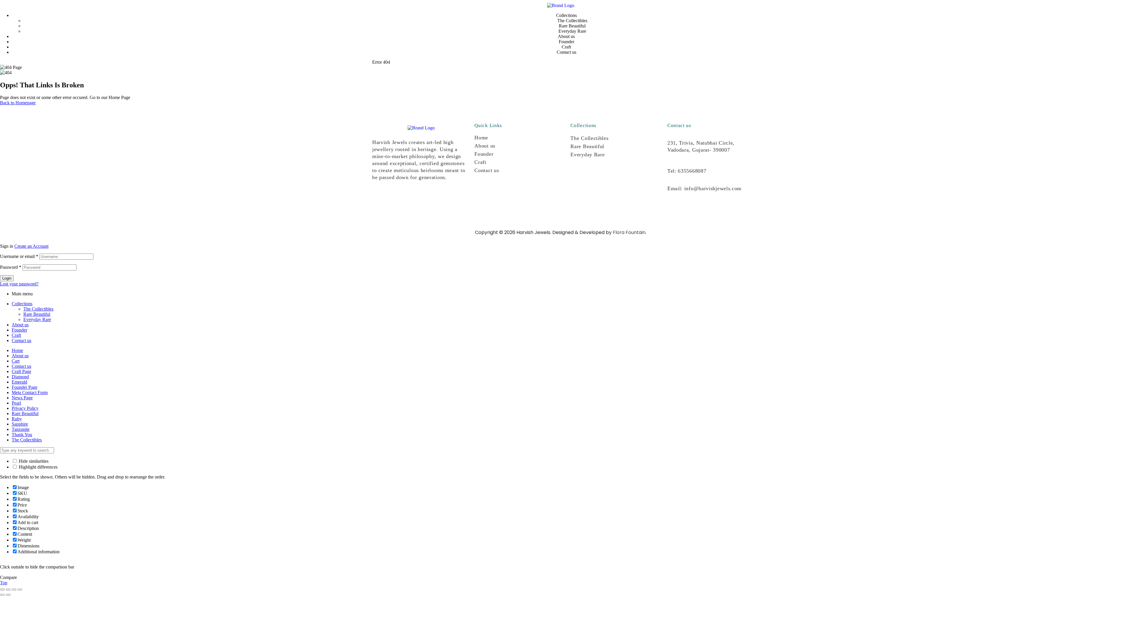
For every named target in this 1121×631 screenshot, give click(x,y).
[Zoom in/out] (2, 589)
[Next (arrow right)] (8, 595)
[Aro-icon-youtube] (417, 198)
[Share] (14, 589)
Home (481, 138)
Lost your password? (19, 283)
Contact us (486, 170)
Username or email (19, 256)
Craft (480, 162)
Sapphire (20, 424)
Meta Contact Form (30, 392)
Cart (16, 360)
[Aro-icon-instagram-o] (379, 198)
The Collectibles (589, 138)
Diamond (20, 376)
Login (6, 278)
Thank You (22, 434)
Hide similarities (33, 461)
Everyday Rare (587, 154)
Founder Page (24, 387)
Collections (22, 303)
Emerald (19, 381)
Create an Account (31, 246)
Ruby (17, 418)
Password (10, 267)
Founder (483, 154)
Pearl (16, 403)
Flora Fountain (629, 232)
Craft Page (21, 371)
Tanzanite (20, 429)
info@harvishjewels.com (712, 188)
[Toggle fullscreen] (8, 589)
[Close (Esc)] (20, 589)
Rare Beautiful (587, 146)
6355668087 (692, 171)
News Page (22, 397)
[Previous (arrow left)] (2, 595)
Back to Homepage (18, 102)
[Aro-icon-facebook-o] (398, 198)
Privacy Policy (25, 408)
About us (484, 146)
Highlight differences (38, 466)
